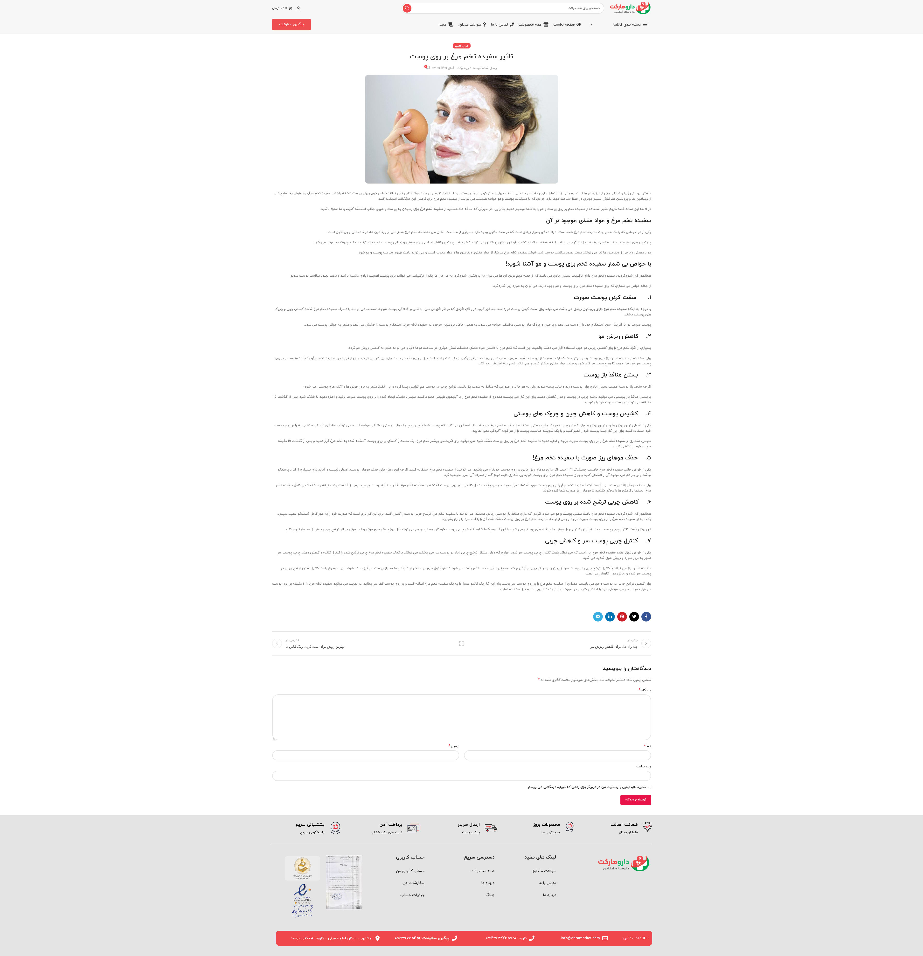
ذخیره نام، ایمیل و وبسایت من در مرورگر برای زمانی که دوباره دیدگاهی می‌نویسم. (586, 787)
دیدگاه (645, 690)
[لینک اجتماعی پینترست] (622, 616)
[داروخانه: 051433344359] (531, 938)
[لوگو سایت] (630, 8)
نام (647, 746)
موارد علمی (461, 46)
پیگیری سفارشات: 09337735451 (422, 938)
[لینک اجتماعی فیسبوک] (646, 616)
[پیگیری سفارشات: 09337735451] (454, 938)
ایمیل (454, 746)
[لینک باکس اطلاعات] (617, 828)
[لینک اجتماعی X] (634, 616)
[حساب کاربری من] (298, 8)
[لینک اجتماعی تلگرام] (598, 616)
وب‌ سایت (643, 766)
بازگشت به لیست (461, 643)
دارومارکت (464, 68)
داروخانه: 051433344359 (506, 938)
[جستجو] (407, 8)
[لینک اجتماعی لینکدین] (610, 616)
